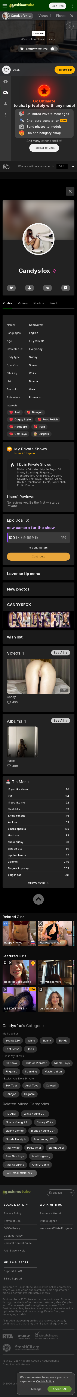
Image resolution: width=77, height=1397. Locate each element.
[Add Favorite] (6, 70)
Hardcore (21, 426)
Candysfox (12, 1025)
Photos (63, 16)
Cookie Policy (45, 1381)
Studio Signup (48, 1220)
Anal (17, 412)
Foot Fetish (50, 419)
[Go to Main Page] (23, 5)
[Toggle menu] (4, 5)
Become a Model (50, 1213)
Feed (53, 303)
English (57, 1192)
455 (15, 702)
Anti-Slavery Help (14, 1250)
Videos (44, 16)
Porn (42, 426)
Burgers (44, 433)
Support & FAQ (13, 1271)
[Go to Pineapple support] (7, 1348)
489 (15, 765)
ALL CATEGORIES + (20, 1173)
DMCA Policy (12, 1228)
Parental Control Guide (18, 1243)
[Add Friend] (47, 288)
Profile (7, 303)
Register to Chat (44, 147)
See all (59, 652)
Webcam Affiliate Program (56, 1228)
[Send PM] (65, 288)
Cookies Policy (13, 1235)
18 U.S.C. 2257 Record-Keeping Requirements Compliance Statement (31, 1362)
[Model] (70, 191)
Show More (37, 883)
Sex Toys (21, 433)
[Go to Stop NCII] (27, 1347)
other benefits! (51, 141)
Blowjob (37, 412)
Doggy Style (23, 419)
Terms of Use (12, 1220)
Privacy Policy (12, 1213)
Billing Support (13, 1278)
